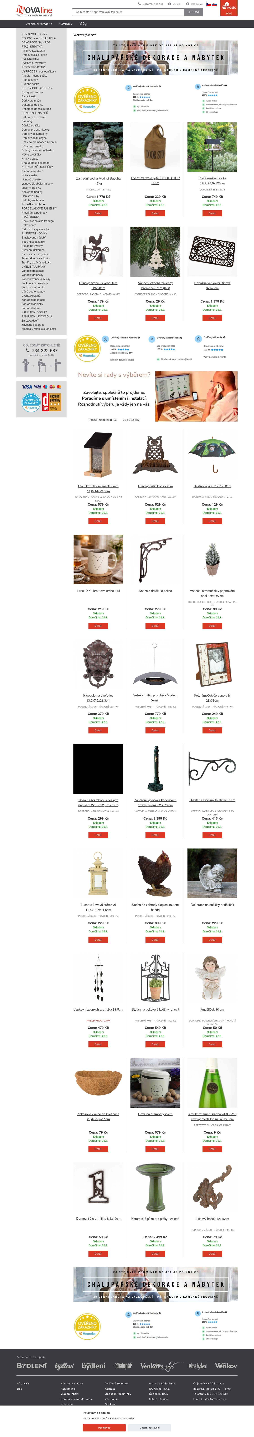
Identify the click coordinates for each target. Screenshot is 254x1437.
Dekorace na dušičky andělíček (212, 904)
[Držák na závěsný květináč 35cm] (212, 795)
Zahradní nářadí (31, 308)
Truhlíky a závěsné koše (36, 262)
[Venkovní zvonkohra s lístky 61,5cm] (98, 1005)
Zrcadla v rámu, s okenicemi (39, 329)
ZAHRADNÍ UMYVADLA (37, 316)
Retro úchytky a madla (35, 229)
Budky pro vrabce (32, 92)
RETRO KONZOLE (33, 51)
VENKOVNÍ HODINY (34, 34)
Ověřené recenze (116, 1383)
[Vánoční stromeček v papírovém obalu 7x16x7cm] (212, 586)
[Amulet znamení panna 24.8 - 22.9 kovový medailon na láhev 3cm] (212, 1109)
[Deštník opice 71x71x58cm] (212, 481)
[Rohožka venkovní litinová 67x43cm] (212, 278)
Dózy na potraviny (33, 146)
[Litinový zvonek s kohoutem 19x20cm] (98, 278)
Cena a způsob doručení (77, 1399)
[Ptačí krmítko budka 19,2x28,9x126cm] (212, 173)
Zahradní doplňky (32, 304)
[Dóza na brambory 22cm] (155, 1109)
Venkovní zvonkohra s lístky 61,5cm (98, 1009)
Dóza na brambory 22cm (155, 1113)
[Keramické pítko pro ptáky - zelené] (155, 1214)
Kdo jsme (67, 1404)
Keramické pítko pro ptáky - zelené (155, 1218)
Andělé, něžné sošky (34, 75)
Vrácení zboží (70, 1393)
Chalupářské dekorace (35, 163)
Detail (98, 213)
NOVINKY (66, 24)
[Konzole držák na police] (155, 586)
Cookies (110, 1404)
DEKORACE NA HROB (36, 42)
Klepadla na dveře (33, 171)
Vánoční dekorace (33, 271)
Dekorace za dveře (33, 117)
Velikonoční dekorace (35, 283)
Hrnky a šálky (30, 159)
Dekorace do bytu (32, 105)
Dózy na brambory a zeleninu (40, 142)
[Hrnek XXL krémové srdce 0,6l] (98, 586)
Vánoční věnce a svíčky (36, 279)
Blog (19, 1388)
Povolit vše (104, 1427)
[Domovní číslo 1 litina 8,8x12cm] (98, 1214)
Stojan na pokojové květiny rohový (155, 1009)
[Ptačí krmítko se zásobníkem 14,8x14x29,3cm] (98, 481)
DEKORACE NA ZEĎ (35, 113)
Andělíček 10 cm (212, 1009)
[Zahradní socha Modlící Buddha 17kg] (98, 174)
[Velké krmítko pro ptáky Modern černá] (155, 690)
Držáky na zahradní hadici (38, 150)
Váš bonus (197, 4)
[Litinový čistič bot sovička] (155, 481)
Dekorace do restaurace (36, 109)
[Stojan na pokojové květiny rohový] (155, 1005)
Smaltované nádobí (33, 237)
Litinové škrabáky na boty (37, 183)
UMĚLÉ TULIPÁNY (34, 266)
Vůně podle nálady (33, 291)
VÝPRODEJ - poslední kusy (39, 71)
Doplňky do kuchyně (34, 138)
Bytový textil (29, 96)
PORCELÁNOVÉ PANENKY (39, 208)
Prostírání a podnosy (34, 213)
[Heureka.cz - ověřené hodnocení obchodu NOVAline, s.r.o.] (31, 411)
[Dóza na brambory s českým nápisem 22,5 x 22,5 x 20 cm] (98, 795)
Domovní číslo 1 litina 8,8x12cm (98, 1218)
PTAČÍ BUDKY (31, 217)
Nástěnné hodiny (32, 192)
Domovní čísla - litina (34, 55)
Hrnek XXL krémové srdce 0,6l (98, 590)
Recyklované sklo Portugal (38, 221)
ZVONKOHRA (30, 59)
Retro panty (29, 225)
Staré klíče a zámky (33, 242)
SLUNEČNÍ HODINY (34, 233)
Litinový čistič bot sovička (155, 485)
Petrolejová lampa (33, 200)
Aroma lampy (30, 80)
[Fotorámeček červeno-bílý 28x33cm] (212, 691)
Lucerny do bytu (31, 188)
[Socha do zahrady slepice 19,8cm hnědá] (155, 900)
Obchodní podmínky (118, 1393)
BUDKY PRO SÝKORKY (37, 88)
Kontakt (177, 4)
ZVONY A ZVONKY (34, 63)
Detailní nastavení (149, 1427)
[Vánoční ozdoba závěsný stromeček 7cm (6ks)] (155, 278)
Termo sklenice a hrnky (36, 258)
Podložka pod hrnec (34, 204)
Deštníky (27, 121)
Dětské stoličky (31, 125)
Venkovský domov (84, 35)
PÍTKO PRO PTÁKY (34, 67)
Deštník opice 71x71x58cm (212, 485)
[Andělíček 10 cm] (212, 1005)
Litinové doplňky (32, 179)
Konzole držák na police (155, 590)
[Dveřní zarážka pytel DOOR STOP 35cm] (155, 173)
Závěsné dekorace (33, 325)
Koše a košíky (30, 175)
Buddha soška (30, 84)
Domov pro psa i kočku (36, 129)
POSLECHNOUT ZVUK (98, 1020)
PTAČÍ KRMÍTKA (32, 46)
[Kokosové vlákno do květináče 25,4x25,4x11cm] (98, 1109)
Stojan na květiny (32, 246)
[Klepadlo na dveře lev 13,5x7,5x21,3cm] (98, 691)
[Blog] (83, 24)
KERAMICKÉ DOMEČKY (37, 167)
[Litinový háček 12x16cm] (212, 1214)
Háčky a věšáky (31, 154)
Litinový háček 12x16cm (212, 1218)
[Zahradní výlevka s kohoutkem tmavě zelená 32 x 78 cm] (155, 795)
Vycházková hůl (31, 296)
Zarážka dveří (30, 320)
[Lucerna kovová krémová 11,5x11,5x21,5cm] (98, 900)
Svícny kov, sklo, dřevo (35, 254)
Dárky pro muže (31, 100)
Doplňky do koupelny (35, 134)
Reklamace (68, 1388)
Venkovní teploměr (33, 287)
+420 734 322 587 (153, 4)
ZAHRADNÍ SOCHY (34, 312)
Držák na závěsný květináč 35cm (212, 799)
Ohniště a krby (30, 196)
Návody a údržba (72, 1383)
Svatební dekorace (33, 250)
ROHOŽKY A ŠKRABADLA (39, 38)
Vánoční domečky (32, 275)
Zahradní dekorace (33, 300)
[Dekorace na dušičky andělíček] (212, 900)
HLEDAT (193, 12)
